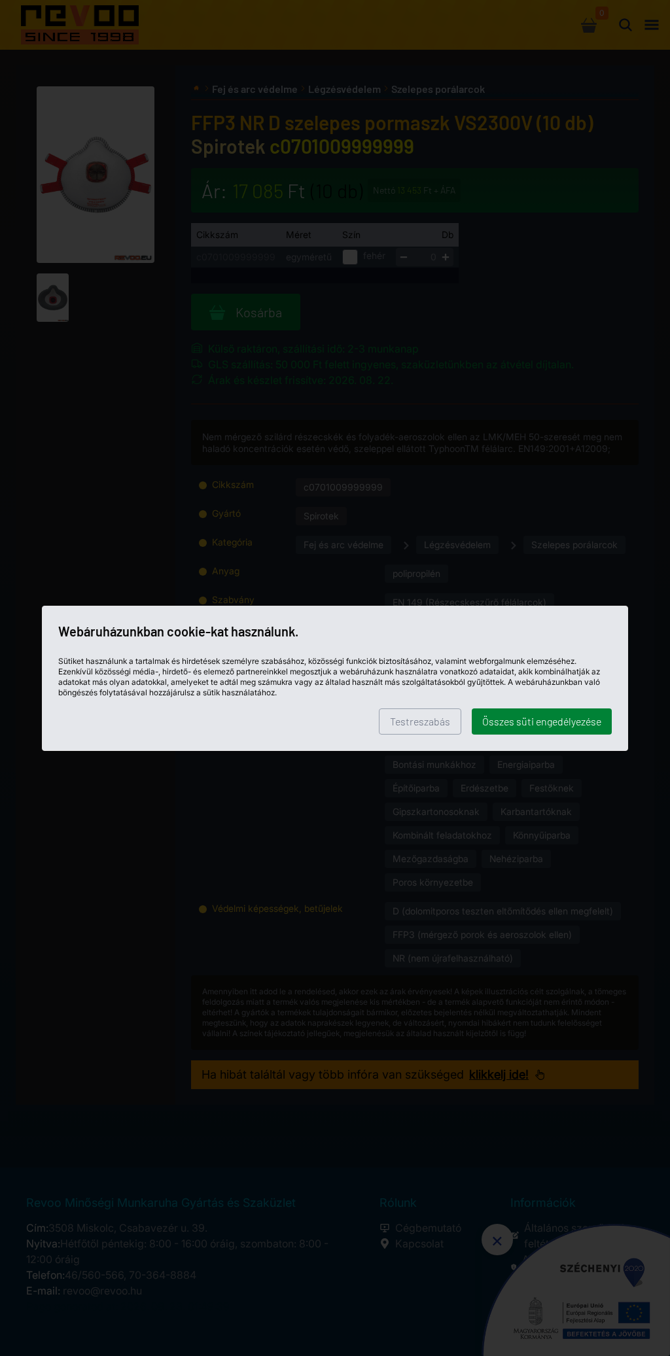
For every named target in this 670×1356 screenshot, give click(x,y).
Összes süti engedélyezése (541, 721)
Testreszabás (420, 721)
